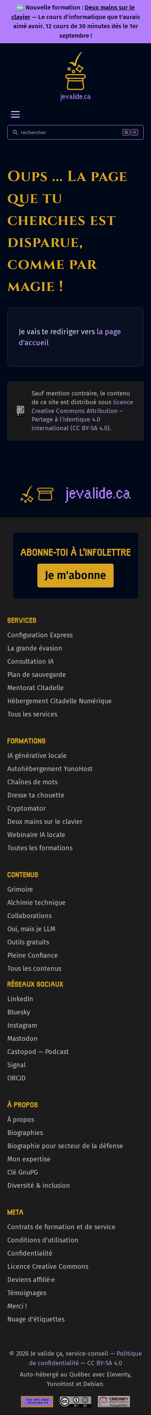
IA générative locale (37, 756)
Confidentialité (29, 1253)
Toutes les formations (40, 848)
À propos (20, 1120)
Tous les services (32, 714)
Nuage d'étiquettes (36, 1319)
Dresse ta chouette (36, 795)
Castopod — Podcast (38, 1052)
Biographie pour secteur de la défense (65, 1146)
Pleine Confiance (32, 955)
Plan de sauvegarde (36, 675)
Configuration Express (40, 635)
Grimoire (20, 889)
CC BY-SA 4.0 (104, 1363)
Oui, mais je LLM (31, 929)
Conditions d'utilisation (42, 1240)
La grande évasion (34, 648)
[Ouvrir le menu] (15, 114)
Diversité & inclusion (38, 1186)
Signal (16, 1065)
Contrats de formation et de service (61, 1227)
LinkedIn (20, 999)
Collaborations (29, 916)
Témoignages (26, 1293)
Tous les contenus (34, 969)
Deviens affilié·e (31, 1280)
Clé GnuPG (22, 1172)
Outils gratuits (28, 942)
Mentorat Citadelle (35, 688)
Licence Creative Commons (47, 1267)
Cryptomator (26, 808)
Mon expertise (29, 1159)
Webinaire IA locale (36, 835)
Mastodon (22, 1039)
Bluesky (18, 1012)
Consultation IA (30, 661)
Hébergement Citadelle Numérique (59, 701)
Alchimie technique (36, 903)
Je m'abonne (75, 575)
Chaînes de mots (32, 782)
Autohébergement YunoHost (50, 769)
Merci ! (17, 1306)
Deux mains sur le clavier (44, 822)
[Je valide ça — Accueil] (75, 76)
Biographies (25, 1133)
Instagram (22, 1025)
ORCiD (16, 1078)
